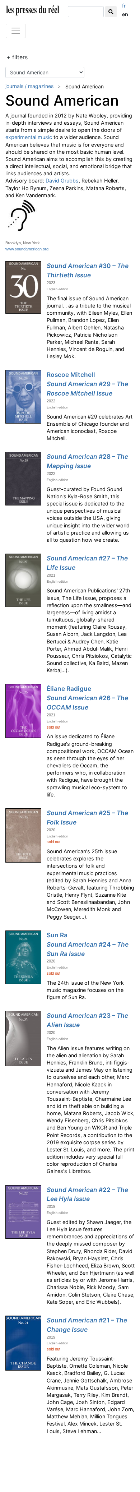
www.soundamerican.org (26, 249)
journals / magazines (29, 86)
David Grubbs (62, 180)
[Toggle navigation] (16, 31)
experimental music (28, 137)
